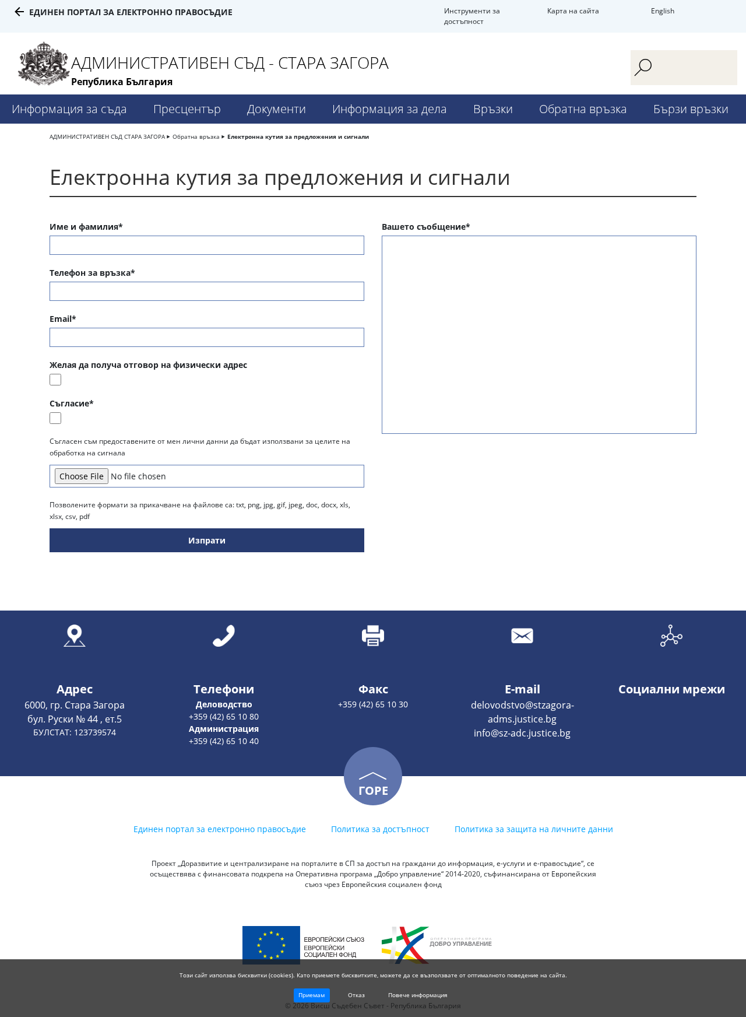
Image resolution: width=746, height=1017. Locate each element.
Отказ (356, 995)
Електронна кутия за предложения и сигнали (298, 136)
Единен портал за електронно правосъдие (131, 11)
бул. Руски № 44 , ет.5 (74, 719)
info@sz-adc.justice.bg (522, 733)
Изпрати (207, 540)
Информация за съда (69, 109)
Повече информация (418, 995)
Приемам (311, 995)
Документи (276, 109)
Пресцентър (187, 109)
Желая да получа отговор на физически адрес (148, 364)
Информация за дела (389, 109)
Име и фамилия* (86, 226)
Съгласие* (72, 403)
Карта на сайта (573, 11)
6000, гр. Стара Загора (74, 705)
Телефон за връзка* (92, 272)
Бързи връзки (691, 109)
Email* (63, 318)
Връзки (493, 109)
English (662, 11)
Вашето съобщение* (426, 226)
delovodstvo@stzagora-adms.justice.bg (522, 712)
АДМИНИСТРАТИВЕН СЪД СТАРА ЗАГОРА (107, 136)
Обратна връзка (583, 109)
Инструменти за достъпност (472, 16)
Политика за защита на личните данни (534, 828)
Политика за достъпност (380, 828)
